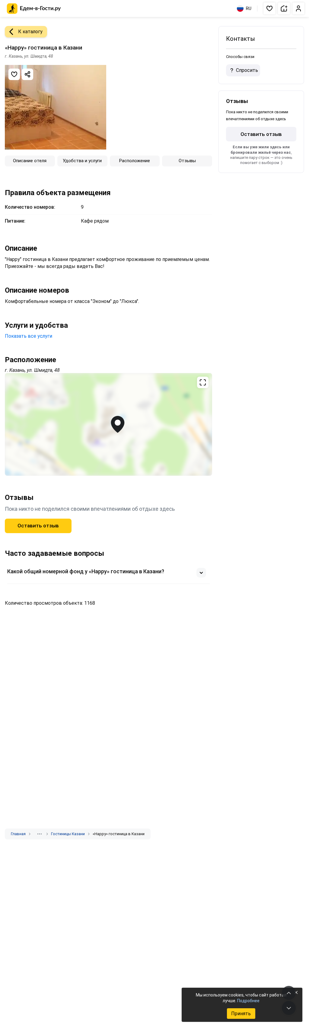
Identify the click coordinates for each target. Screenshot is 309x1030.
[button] (269, 8)
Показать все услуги (28, 336)
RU (248, 8)
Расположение (134, 160)
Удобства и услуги (82, 160)
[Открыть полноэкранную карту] (108, 424)
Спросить (247, 70)
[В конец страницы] (289, 1008)
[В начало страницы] (289, 993)
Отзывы (187, 160)
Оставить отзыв (38, 526)
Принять (241, 1013)
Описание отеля (29, 160)
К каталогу (30, 31)
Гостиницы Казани (68, 834)
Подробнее (248, 1000)
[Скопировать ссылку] (27, 74)
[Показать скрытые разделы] (39, 834)
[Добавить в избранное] (14, 74)
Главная (18, 834)
